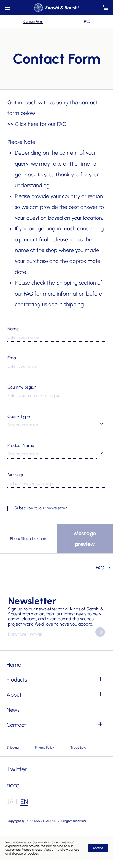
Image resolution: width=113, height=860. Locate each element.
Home (14, 664)
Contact (16, 725)
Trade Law (78, 747)
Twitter (17, 769)
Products (17, 679)
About (14, 694)
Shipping (13, 747)
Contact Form (33, 22)
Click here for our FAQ (40, 124)
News (13, 709)
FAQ (87, 22)
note (13, 785)
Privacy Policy (44, 747)
